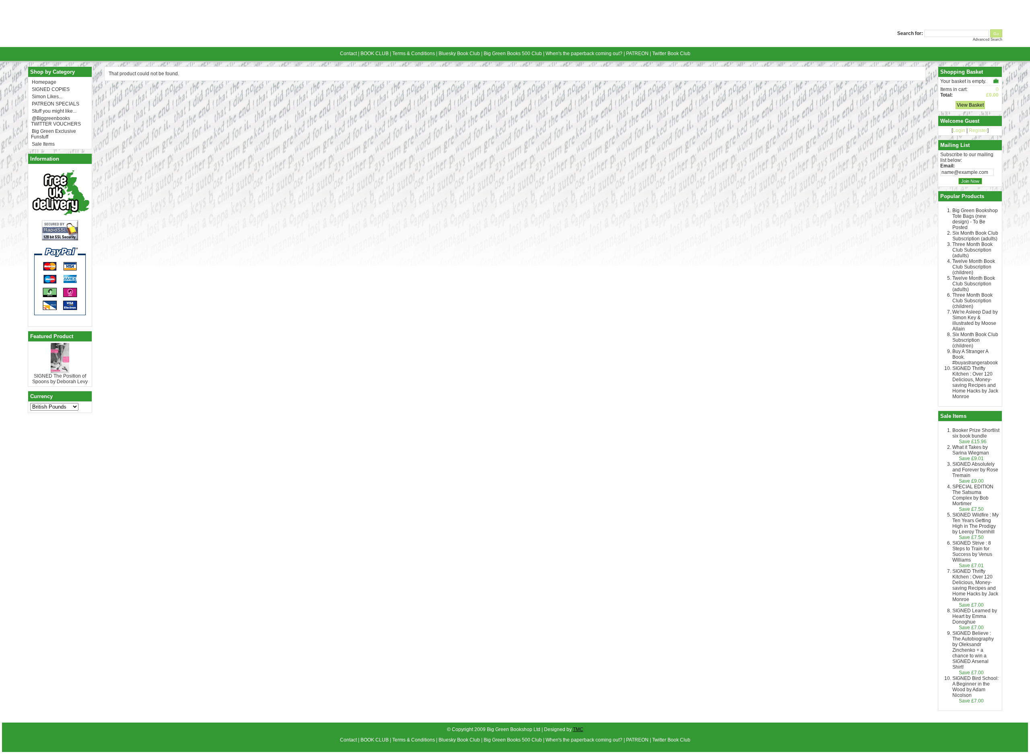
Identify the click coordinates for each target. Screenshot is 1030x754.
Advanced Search (987, 39)
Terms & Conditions (413, 53)
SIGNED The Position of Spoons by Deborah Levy (60, 378)
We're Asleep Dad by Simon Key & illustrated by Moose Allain (975, 320)
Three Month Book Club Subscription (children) (972, 300)
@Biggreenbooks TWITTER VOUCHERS (56, 121)
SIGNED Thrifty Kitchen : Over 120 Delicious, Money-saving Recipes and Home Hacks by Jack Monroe (975, 382)
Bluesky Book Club (459, 53)
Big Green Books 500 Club (513, 53)
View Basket (970, 105)
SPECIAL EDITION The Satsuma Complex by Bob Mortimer (972, 495)
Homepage (44, 82)
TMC (578, 729)
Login (959, 130)
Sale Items (43, 144)
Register (978, 130)
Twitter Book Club (671, 53)
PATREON (637, 53)
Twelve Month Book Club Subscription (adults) (973, 283)
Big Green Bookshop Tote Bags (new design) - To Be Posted (975, 219)
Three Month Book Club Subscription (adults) (972, 250)
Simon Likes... (47, 96)
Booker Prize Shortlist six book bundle (975, 433)
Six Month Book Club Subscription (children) (975, 340)
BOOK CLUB (374, 53)
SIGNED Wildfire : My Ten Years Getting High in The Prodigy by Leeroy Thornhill (975, 523)
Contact (348, 53)
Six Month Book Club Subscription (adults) (975, 236)
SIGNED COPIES (51, 89)
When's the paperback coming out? (584, 53)
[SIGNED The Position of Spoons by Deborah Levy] (60, 371)
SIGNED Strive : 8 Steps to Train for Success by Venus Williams (972, 551)
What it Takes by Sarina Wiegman (970, 450)
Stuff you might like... (54, 111)
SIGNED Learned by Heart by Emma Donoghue (974, 616)
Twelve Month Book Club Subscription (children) (973, 266)
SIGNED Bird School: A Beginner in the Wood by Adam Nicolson (975, 687)
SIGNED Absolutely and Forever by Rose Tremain (975, 469)
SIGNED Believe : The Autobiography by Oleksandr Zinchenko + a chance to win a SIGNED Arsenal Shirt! (973, 650)
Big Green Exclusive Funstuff (53, 134)
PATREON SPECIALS (55, 104)
